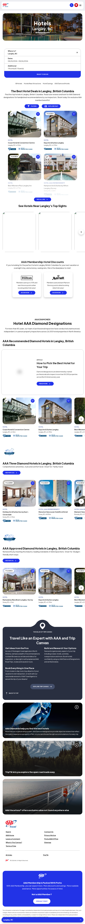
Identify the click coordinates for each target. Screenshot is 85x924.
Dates (10, 58)
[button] (16, 505)
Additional (12, 66)
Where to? (12, 51)
